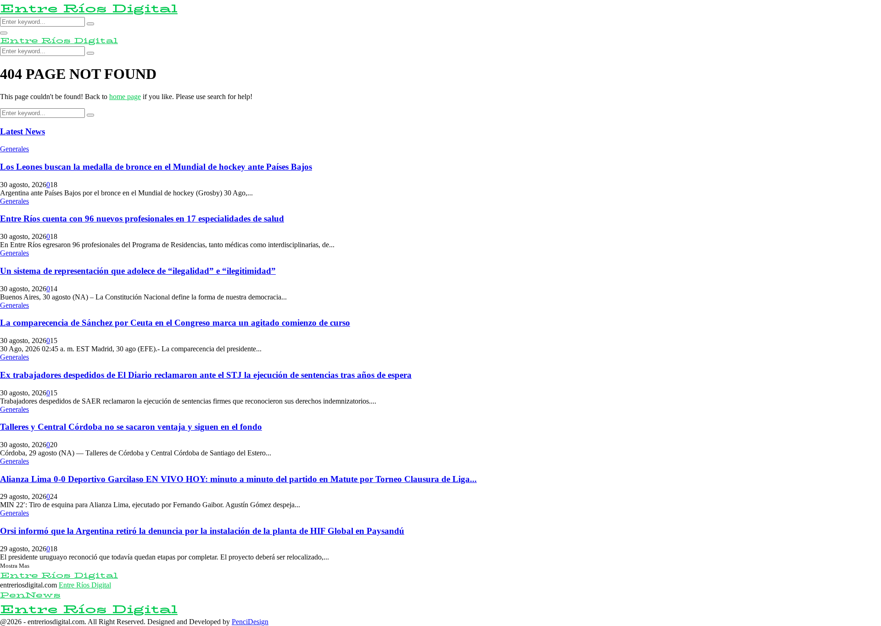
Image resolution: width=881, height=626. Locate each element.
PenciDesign (250, 622)
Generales (14, 149)
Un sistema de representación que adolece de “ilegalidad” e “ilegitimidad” (138, 271)
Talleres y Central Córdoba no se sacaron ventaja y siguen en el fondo (131, 427)
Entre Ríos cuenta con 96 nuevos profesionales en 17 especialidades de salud (142, 218)
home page (125, 96)
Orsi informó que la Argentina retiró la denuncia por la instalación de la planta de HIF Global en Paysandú (202, 531)
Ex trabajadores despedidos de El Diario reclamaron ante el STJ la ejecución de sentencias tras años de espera (206, 375)
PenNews (30, 595)
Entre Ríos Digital (89, 8)
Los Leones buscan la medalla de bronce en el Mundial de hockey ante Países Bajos (156, 167)
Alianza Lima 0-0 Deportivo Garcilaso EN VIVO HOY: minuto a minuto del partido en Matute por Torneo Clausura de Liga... (238, 479)
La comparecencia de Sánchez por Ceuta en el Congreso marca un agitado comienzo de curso (175, 322)
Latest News (22, 131)
